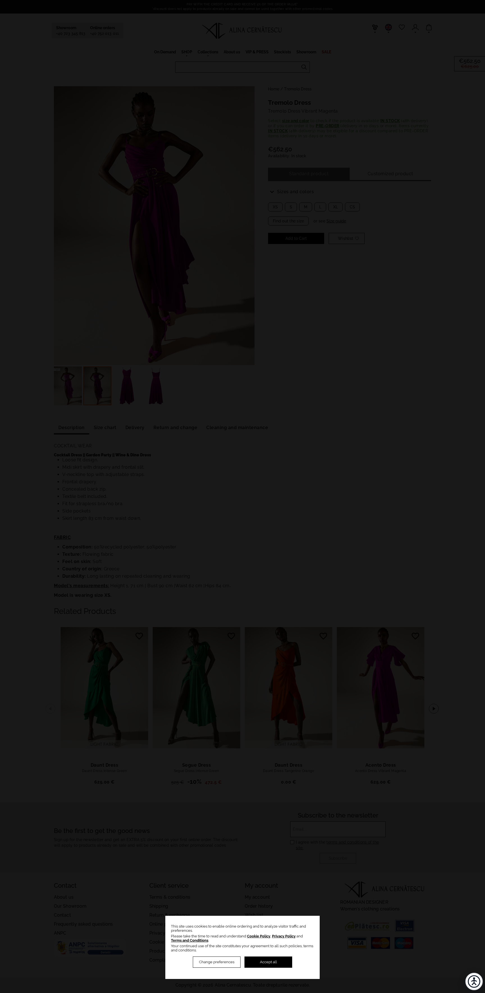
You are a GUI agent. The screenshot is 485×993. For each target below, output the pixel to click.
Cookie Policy (258, 936)
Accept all (268, 962)
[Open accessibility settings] (474, 981)
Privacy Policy (284, 936)
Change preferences (216, 962)
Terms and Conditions (189, 940)
